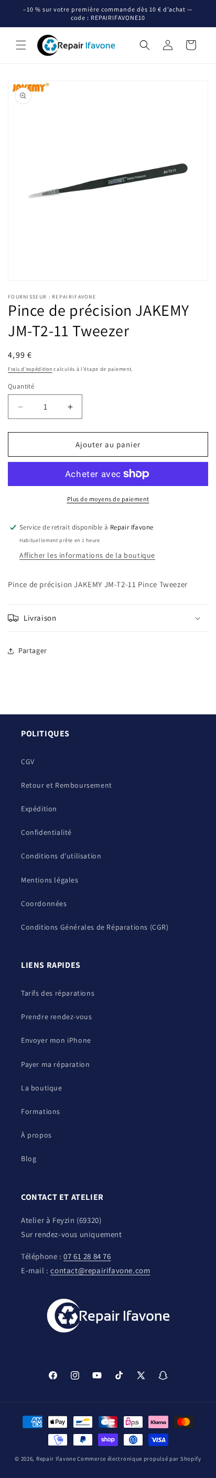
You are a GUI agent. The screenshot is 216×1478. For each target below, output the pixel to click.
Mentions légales (50, 880)
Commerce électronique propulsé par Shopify (139, 1458)
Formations (40, 1111)
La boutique (41, 1088)
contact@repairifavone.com (100, 1270)
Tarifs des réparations (57, 993)
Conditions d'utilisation (61, 856)
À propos (36, 1135)
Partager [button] (32, 650)
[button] (21, 45)
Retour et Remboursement (66, 785)
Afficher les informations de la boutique (87, 555)
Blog (28, 1158)
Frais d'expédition (30, 369)
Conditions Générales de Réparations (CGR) (95, 927)
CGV (28, 761)
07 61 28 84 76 (87, 1256)
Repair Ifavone (56, 1458)
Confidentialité (46, 832)
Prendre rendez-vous (56, 1016)
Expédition (39, 808)
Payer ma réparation (55, 1064)
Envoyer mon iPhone (56, 1040)
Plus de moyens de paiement (108, 499)
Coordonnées (44, 903)
